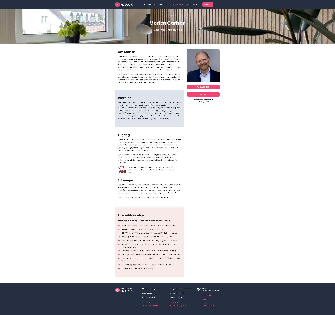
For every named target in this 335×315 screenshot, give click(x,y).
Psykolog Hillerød (207, 295)
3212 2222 (149, 302)
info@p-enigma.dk (152, 306)
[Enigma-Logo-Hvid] (124, 3)
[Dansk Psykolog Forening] (208, 288)
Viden (204, 299)
